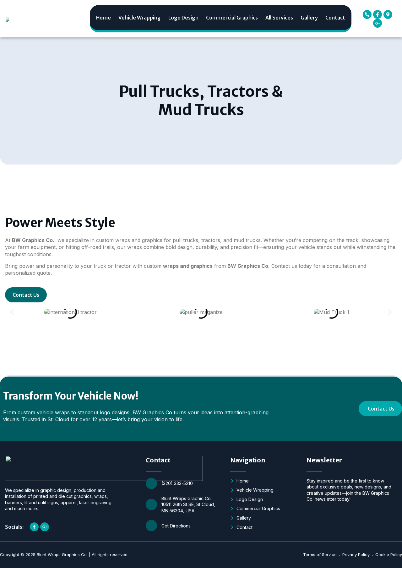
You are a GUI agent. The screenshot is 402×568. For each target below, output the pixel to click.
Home (103, 17)
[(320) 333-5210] (151, 483)
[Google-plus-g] (377, 23)
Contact (335, 17)
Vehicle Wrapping (139, 17)
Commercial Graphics (232, 17)
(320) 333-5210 (177, 483)
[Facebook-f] (377, 14)
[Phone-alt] (367, 14)
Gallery (309, 17)
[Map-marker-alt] (387, 14)
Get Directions (176, 525)
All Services (279, 17)
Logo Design (183, 17)
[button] (12, 312)
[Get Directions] (151, 525)
